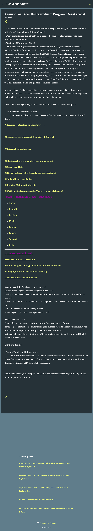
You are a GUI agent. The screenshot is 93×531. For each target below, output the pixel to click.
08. (20, 259)
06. (19, 179)
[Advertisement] (46, 432)
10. (26, 271)
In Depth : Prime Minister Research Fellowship (36, 500)
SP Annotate (17, 4)
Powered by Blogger (47, 523)
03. (18, 149)
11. (21, 277)
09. (33, 265)
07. (21, 185)
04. (29, 161)
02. (30, 137)
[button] (6, 21)
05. (14, 167)
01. (24, 125)
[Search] (89, 4)
